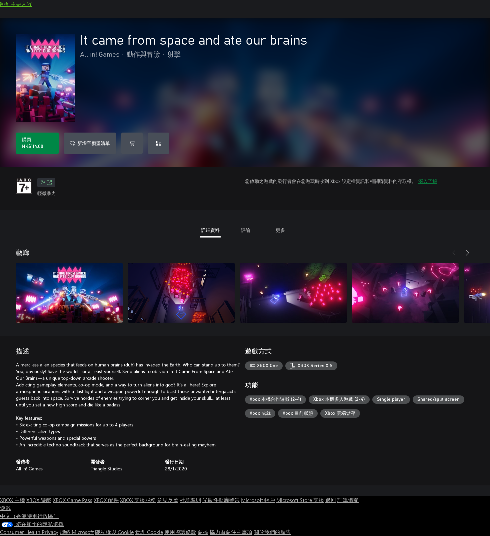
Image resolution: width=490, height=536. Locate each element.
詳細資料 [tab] (210, 230)
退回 (330, 499)
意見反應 (167, 499)
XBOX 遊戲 (38, 499)
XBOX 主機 (12, 499)
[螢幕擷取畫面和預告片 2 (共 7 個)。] (181, 293)
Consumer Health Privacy (29, 531)
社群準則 (190, 499)
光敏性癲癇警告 (221, 499)
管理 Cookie (149, 531)
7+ (43, 182)
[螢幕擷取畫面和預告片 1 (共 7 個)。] (69, 293)
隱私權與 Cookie (114, 531)
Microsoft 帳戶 (258, 499)
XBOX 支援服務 (138, 499)
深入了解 (427, 181)
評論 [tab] (245, 230)
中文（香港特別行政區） (29, 515)
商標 (203, 531)
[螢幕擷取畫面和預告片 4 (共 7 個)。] (405, 293)
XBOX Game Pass (72, 499)
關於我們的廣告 (272, 531)
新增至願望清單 (93, 143)
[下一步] (467, 253)
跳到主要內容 (16, 3)
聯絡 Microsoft (77, 531)
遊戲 (5, 507)
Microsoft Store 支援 (300, 499)
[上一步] (454, 253)
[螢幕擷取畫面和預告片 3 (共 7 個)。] (293, 293)
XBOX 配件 (106, 499)
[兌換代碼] (158, 143)
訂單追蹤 (348, 499)
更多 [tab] (280, 230)
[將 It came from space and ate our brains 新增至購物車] (132, 143)
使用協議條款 (180, 531)
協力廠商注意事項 (231, 531)
